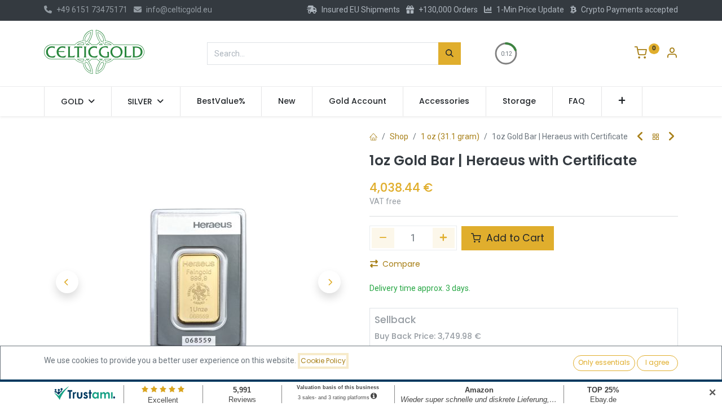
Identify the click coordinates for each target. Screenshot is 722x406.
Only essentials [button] (604, 362)
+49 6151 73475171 (91, 9)
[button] (622, 101)
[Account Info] (672, 54)
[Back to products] (656, 137)
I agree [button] (657, 362)
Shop (399, 136)
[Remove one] (383, 238)
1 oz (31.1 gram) (450, 136)
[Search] (449, 53)
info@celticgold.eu (179, 9)
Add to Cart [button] (513, 238)
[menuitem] (221, 101)
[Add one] (444, 238)
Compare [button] (401, 264)
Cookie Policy (323, 360)
